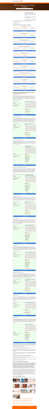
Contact (28, 407)
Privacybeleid (26, 407)
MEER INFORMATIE (24, 114)
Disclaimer (21, 407)
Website (24, 28)
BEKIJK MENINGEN (24, 37)
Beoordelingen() (24, 29)
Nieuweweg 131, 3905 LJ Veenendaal (17, 28)
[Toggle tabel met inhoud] (18, 23)
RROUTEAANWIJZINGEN (27, 163)
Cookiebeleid (23, 407)
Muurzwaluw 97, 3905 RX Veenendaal (17, 74)
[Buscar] (32, 8)
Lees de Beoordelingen (28, 155)
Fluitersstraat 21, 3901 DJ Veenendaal (17, 41)
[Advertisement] (18, 15)
